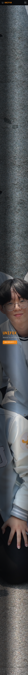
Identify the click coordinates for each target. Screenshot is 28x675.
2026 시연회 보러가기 (9, 342)
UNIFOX (8, 2)
